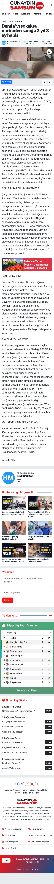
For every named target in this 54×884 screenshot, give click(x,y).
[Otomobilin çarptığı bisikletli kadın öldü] (14, 528)
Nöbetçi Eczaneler (13, 829)
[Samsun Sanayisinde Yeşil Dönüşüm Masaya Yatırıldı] (14, 503)
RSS (7, 860)
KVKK (17, 793)
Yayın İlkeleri (42, 790)
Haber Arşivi (10, 848)
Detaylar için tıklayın (27, 690)
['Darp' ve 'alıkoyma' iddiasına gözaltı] (40, 528)
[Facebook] (17, 784)
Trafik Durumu (11, 835)
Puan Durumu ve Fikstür (41, 835)
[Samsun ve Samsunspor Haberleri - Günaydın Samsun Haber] (27, 5)
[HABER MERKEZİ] (8, 477)
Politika (37, 14)
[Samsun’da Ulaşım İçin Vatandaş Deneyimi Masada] (14, 550)
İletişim (32, 790)
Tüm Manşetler (11, 842)
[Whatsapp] (37, 784)
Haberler (6, 21)
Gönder (7, 600)
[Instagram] (27, 784)
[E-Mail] (19, 481)
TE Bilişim (33, 869)
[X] (22, 784)
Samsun (6, 14)
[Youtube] (32, 784)
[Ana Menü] (3, 5)
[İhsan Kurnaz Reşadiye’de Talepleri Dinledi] (40, 550)
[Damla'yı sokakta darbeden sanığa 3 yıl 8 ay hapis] (27, 62)
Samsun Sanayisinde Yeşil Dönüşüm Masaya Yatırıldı (13, 513)
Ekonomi (25, 14)
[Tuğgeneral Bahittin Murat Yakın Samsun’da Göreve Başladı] (40, 503)
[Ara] (51, 5)
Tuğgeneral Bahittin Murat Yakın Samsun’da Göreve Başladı (39, 514)
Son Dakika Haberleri (40, 842)
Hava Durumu (38, 829)
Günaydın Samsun (12, 790)
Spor (15, 14)
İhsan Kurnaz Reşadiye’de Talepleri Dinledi (39, 560)
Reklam (35, 793)
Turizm (48, 14)
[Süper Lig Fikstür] (50, 700)
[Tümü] (50, 615)
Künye (24, 790)
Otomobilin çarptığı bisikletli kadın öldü (10, 538)
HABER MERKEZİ (25, 476)
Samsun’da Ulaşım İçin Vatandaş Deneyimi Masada (14, 560)
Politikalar (26, 793)
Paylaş (8, 82)
